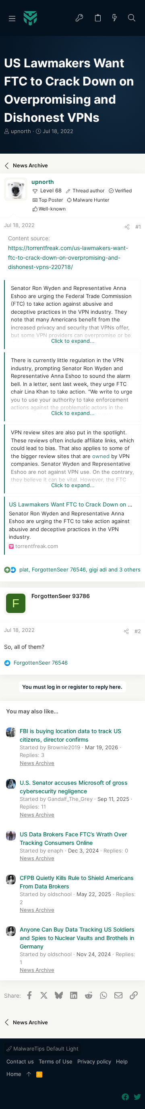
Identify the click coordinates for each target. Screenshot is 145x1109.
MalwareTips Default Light (45, 1048)
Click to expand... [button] (73, 341)
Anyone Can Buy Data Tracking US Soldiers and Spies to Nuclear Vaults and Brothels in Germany (77, 938)
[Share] (127, 227)
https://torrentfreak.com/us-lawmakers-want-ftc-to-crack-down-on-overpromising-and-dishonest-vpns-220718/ (68, 257)
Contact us (20, 1061)
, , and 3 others (80, 569)
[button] (12, 18)
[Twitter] (137, 1097)
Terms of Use (55, 1061)
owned (101, 456)
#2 (138, 631)
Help (122, 1061)
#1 (138, 226)
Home (13, 1074)
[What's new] (115, 18)
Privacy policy (94, 1061)
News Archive (37, 763)
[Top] (29, 1074)
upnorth (21, 131)
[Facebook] (125, 1097)
